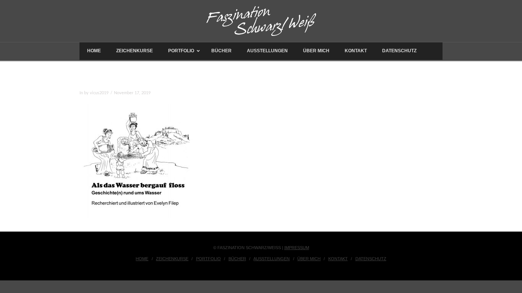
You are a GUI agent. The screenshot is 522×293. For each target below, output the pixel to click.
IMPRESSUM (296, 247)
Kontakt (338, 258)
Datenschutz (370, 258)
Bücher (237, 258)
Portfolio (208, 258)
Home (142, 258)
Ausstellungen (271, 258)
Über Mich (309, 258)
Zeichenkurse (172, 258)
